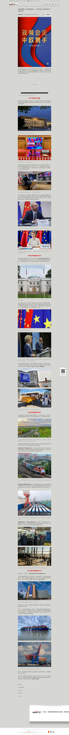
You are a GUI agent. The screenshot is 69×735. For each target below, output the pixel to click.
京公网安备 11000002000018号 (33, 732)
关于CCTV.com (29, 729)
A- (42, 14)
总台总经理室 (42, 729)
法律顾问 (38, 729)
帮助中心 (45, 729)
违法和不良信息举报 (20, 732)
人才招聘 (32, 729)
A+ (44, 14)
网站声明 (35, 729)
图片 (55, 4)
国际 (47, 4)
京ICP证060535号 (25, 732)
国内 (44, 4)
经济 (50, 4)
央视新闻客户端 (20, 14)
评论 (58, 4)
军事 (53, 4)
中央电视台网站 (24, 729)
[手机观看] (41, 14)
